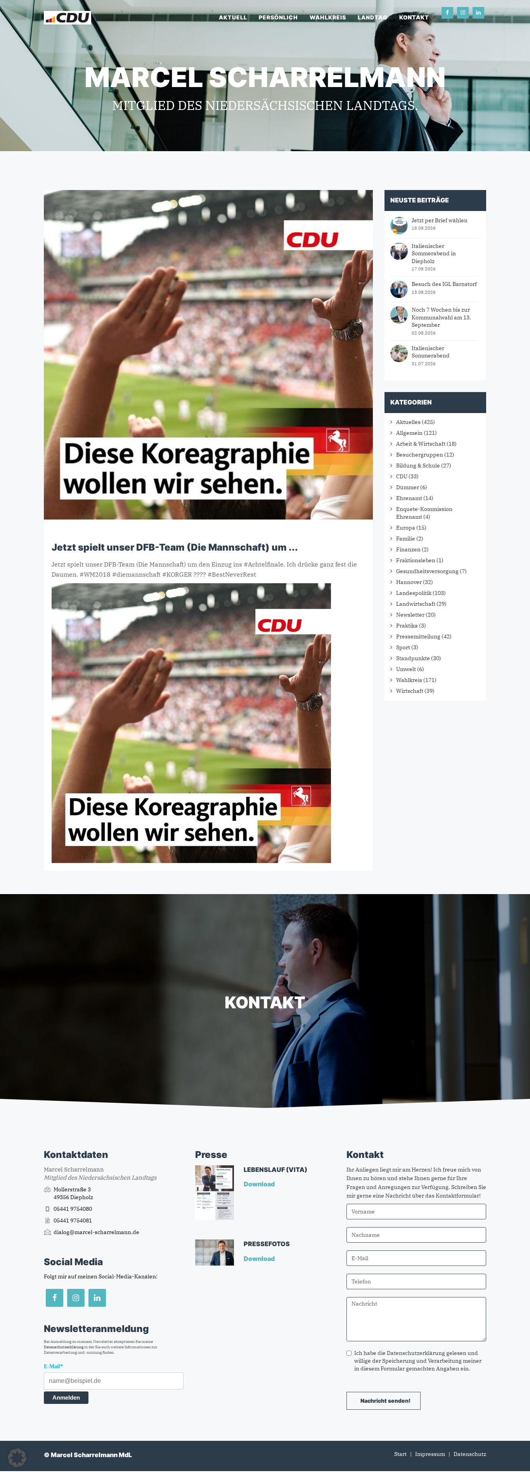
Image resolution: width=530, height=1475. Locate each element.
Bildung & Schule (418, 465)
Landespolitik (413, 592)
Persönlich (278, 17)
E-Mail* (53, 1366)
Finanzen (408, 549)
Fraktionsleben (415, 560)
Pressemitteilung (418, 636)
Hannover (409, 582)
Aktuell (233, 17)
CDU (401, 476)
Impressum (430, 1454)
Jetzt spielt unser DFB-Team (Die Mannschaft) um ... (175, 547)
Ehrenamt (409, 498)
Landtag (373, 17)
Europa (405, 527)
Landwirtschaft (415, 603)
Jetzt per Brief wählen (440, 220)
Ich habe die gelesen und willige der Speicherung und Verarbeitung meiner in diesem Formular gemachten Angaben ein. (418, 1360)
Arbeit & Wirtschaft (420, 443)
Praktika (407, 625)
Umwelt (406, 669)
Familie (405, 538)
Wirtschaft (409, 690)
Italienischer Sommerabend (431, 352)
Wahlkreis (328, 17)
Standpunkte (413, 658)
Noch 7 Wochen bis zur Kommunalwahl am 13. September (441, 317)
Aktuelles (408, 421)
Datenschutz (470, 1454)
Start (400, 1454)
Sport (403, 647)
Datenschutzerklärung (63, 1346)
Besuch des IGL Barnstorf (444, 284)
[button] (17, 1458)
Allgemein (409, 432)
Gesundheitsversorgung (427, 571)
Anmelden (66, 1397)
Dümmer (407, 487)
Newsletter (410, 614)
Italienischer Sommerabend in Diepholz (434, 253)
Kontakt (414, 17)
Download (260, 1184)
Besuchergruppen (419, 454)
